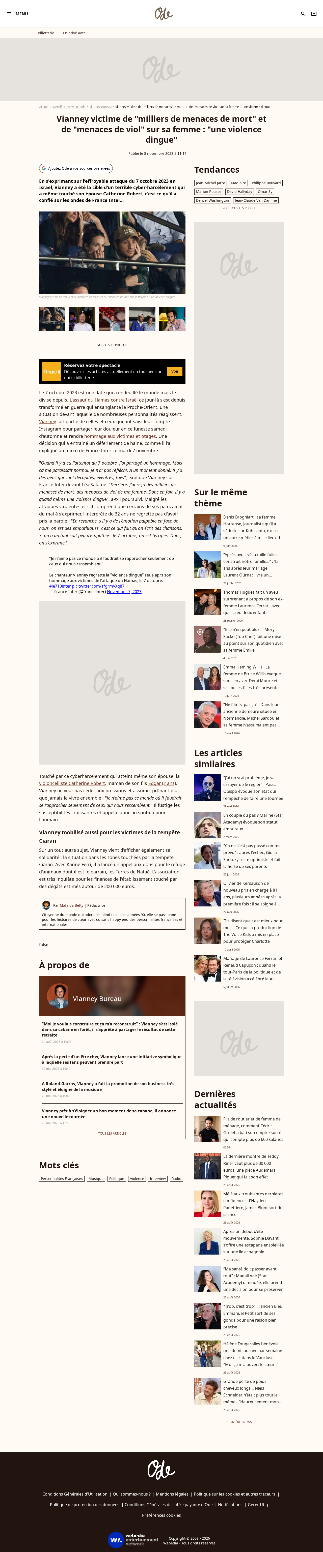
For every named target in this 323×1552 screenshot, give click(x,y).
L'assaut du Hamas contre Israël (104, 400)
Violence (137, 1178)
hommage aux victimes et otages (120, 436)
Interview (158, 1178)
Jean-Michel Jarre (210, 182)
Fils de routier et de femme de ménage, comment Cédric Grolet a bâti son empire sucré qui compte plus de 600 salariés (253, 1129)
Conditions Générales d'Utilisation (74, 1494)
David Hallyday (239, 191)
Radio (176, 1178)
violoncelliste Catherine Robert (72, 783)
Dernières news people (69, 107)
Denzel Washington (212, 200)
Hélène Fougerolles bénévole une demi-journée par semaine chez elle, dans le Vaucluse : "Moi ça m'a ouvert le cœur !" (252, 1354)
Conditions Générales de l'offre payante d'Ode (169, 1504)
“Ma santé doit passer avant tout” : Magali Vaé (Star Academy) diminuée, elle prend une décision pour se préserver (253, 1279)
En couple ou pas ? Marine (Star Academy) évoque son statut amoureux (253, 822)
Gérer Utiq (258, 1504)
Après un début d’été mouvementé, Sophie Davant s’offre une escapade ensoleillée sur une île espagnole (253, 1242)
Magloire (238, 182)
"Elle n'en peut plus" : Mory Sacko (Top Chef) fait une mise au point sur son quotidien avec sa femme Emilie (253, 640)
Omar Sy (265, 191)
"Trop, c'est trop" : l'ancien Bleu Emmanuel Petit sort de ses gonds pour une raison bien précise (252, 1316)
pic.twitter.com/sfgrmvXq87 (98, 586)
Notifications (230, 1504)
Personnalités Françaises (62, 1178)
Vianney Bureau (100, 107)
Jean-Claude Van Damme (256, 200)
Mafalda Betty (71, 905)
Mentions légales (172, 1494)
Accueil (44, 107)
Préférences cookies (161, 1515)
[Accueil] (164, 14)
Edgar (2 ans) (162, 783)
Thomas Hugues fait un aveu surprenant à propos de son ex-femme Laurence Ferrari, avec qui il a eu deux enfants (253, 602)
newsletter (314, 14)
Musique (96, 1178)
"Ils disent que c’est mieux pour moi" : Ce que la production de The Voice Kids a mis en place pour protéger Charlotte (253, 931)
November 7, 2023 (124, 591)
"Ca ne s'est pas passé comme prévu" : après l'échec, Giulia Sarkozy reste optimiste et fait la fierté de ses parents (252, 856)
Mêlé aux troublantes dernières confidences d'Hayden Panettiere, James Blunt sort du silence (253, 1204)
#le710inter (60, 586)
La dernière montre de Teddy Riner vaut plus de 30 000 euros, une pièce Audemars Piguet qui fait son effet (251, 1166)
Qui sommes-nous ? (132, 1494)
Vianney (47, 421)
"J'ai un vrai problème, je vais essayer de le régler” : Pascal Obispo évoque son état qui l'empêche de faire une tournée (253, 788)
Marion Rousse (208, 191)
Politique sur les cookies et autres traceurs (234, 1494)
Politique (116, 1178)
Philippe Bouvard (266, 182)
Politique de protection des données (84, 1504)
